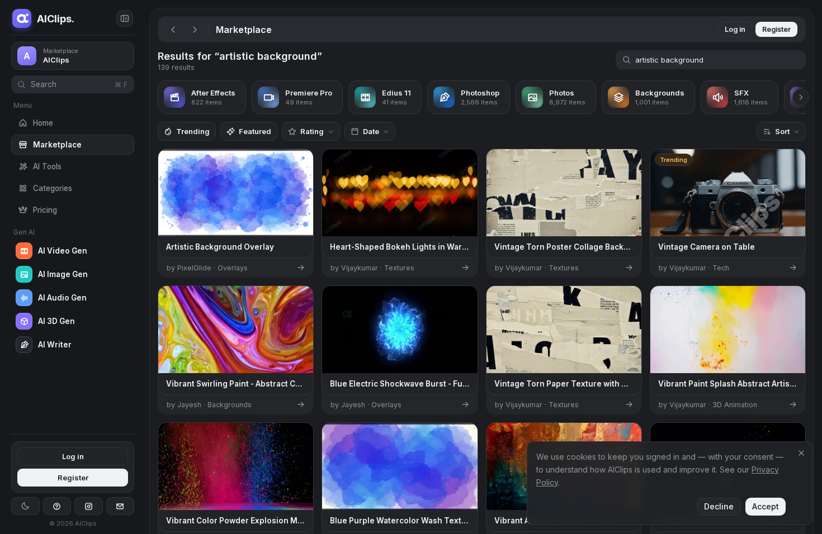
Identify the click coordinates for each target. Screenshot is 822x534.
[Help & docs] (57, 506)
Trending (193, 131)
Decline (719, 506)
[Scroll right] (800, 97)
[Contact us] (120, 506)
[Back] (173, 29)
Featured (255, 131)
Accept (765, 506)
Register (73, 477)
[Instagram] (88, 506)
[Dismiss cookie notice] (801, 453)
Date (371, 131)
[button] (145, 267)
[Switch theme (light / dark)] (25, 506)
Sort (782, 131)
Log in (73, 456)
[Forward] (194, 29)
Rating (312, 131)
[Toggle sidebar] (124, 18)
